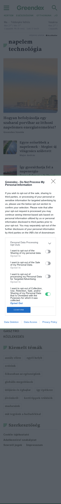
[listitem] (30, 243)
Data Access (30, 322)
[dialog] (30, 252)
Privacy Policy (49, 322)
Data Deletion (11, 322)
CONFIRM (19, 310)
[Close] (54, 182)
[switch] (48, 251)
